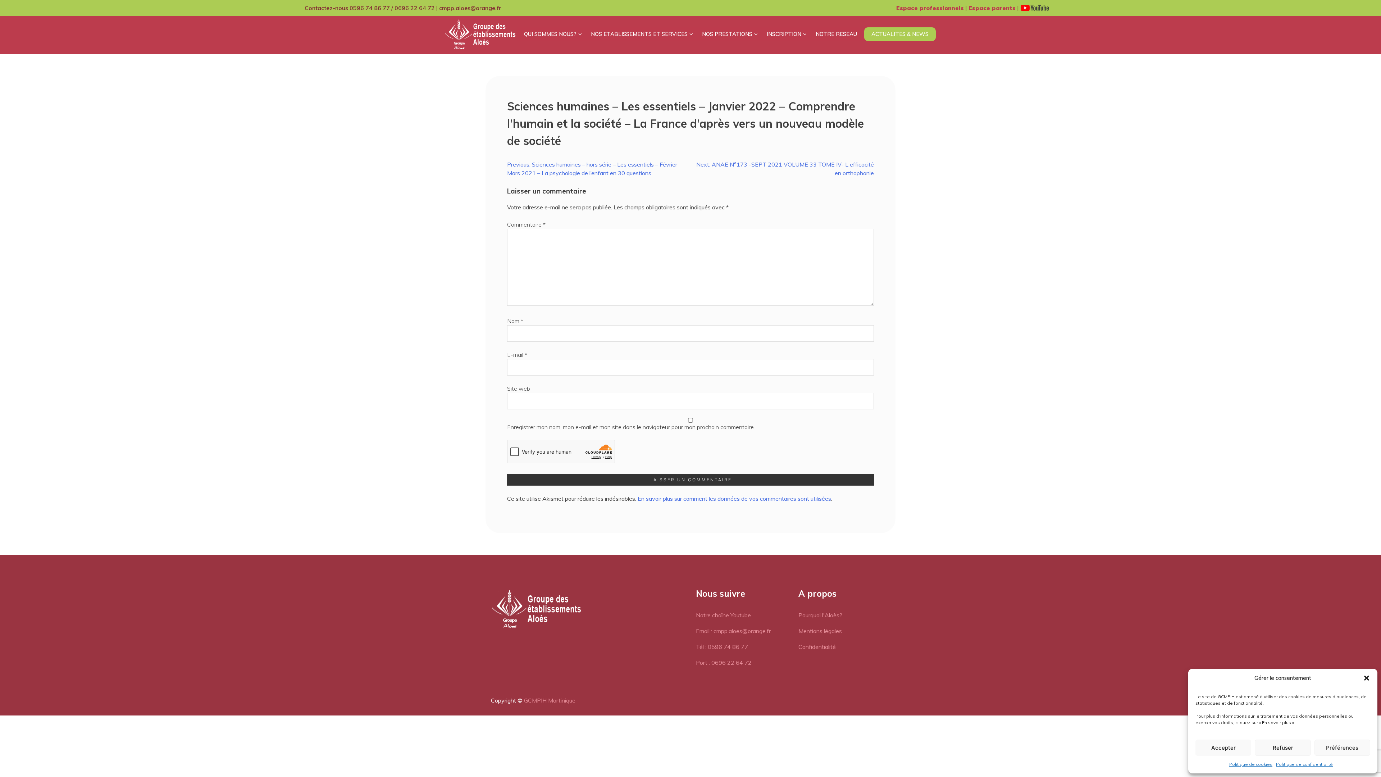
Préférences (1342, 747)
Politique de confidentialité (1304, 764)
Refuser (1283, 747)
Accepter (1223, 747)
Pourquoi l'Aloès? (820, 615)
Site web (518, 388)
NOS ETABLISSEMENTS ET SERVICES (639, 34)
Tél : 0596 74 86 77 (722, 646)
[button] (1366, 678)
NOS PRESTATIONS (727, 34)
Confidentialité (817, 646)
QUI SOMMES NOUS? (550, 34)
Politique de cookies (1250, 764)
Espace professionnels (930, 8)
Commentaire (526, 224)
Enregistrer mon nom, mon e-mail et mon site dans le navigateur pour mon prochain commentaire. (631, 427)
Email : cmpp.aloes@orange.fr (733, 631)
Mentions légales (820, 631)
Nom (515, 320)
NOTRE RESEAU (836, 34)
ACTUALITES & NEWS (900, 34)
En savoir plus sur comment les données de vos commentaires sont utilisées (734, 498)
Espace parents (992, 8)
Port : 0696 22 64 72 (724, 662)
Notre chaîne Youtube (723, 615)
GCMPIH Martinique (549, 700)
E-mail (517, 354)
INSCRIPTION (784, 34)
